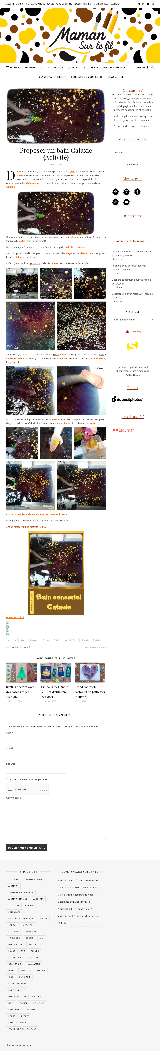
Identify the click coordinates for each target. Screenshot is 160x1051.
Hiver (11, 970)
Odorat (84, 640)
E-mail (10, 748)
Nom (9, 732)
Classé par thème (51, 76)
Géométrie (14, 964)
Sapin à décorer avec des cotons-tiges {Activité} (20, 692)
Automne (13, 905)
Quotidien (138, 67)
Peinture (38, 1003)
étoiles (62, 183)
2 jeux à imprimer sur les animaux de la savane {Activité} (78, 915)
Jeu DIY (41, 970)
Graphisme (14, 957)
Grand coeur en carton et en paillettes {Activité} (90, 692)
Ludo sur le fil (17, 990)
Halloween (33, 964)
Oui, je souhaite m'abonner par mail (27, 779)
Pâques (31, 1009)
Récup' (25, 1016)
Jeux (71, 67)
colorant (48, 237)
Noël (11, 1003)
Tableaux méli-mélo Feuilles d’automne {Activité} (54, 692)
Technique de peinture (22, 1029)
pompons (35, 263)
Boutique (31, 905)
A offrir (38, 899)
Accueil (10, 4)
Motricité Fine (71, 640)
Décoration (15, 944)
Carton (13, 925)
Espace (46, 640)
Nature (36, 996)
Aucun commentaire (95, 647)
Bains (22, 640)
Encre (11, 951)
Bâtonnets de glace (20, 918)
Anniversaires (112, 67)
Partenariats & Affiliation (103, 4)
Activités (54, 67)
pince (56, 354)
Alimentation (34, 879)
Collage (13, 931)
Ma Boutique (38, 4)
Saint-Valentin (17, 1022)
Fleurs (35, 951)
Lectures (89, 67)
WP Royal (26, 1045)
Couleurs (34, 640)
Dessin (30, 938)
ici (68, 520)
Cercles (28, 925)
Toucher (96, 640)
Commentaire (13, 797)
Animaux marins (18, 899)
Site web (11, 763)
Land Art (24, 977)
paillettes (35, 247)
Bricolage (14, 912)
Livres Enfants (17, 983)
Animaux (13, 886)
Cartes (43, 918)
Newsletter (80, 4)
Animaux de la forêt (20, 892)
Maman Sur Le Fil (20, 647)
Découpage (35, 944)
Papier (24, 1003)
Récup (11, 1016)
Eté (23, 951)
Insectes (26, 970)
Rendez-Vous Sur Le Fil (59, 4)
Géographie (34, 957)
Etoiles (57, 640)
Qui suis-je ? (22, 4)
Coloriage (30, 931)
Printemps (14, 1009)
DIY (41, 938)
